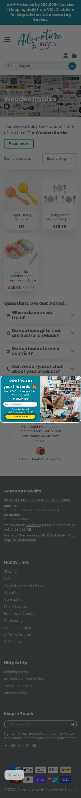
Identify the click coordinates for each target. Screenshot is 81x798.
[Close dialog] (78, 379)
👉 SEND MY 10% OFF (20, 416)
